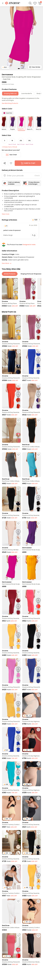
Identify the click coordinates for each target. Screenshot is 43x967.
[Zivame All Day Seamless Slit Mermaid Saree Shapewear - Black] (31, 636)
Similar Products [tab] (9, 274)
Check (37, 175)
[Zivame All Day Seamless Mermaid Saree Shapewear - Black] (31, 499)
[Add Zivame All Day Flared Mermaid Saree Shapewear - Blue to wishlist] (38, 661)
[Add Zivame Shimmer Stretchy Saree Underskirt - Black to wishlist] (38, 935)
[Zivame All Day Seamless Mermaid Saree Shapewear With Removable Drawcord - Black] (11, 499)
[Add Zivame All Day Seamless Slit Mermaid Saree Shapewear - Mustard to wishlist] (18, 626)
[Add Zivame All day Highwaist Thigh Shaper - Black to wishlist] (38, 729)
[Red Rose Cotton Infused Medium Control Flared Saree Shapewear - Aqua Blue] (31, 464)
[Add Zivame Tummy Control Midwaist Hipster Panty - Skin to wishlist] (18, 798)
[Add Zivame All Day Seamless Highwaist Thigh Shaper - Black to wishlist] (38, 798)
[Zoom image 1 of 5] (21, 38)
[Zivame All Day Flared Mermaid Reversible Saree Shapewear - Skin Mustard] (10, 289)
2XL (21, 140)
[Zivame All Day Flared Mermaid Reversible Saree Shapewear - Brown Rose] (27, 289)
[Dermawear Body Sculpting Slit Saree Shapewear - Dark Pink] (11, 567)
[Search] (30, 3)
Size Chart (13, 155)
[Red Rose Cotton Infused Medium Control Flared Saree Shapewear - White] (11, 911)
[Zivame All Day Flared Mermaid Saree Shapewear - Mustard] (11, 705)
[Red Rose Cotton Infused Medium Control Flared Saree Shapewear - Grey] (11, 464)
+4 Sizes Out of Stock (9, 147)
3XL (29, 140)
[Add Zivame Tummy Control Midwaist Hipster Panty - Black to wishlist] (18, 867)
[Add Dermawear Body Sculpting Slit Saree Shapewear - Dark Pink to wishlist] (11, 163)
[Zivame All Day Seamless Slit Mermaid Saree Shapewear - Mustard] (11, 636)
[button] (2, 3)
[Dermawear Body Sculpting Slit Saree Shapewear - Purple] (31, 533)
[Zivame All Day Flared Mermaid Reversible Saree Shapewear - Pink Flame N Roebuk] (11, 430)
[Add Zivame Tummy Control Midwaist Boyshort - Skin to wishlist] (38, 901)
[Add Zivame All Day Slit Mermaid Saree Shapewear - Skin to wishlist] (18, 523)
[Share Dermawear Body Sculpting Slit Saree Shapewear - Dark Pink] (4, 163)
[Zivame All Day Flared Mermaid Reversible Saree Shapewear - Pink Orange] (31, 602)
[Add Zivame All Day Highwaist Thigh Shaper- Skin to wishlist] (38, 764)
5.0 (5, 67)
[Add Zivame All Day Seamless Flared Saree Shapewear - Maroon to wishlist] (18, 592)
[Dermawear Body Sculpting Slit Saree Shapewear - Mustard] (31, 567)
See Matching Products (10, 103)
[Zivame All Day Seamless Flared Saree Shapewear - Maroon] (11, 602)
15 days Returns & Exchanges (33, 183)
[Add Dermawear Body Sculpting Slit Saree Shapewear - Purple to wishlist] (38, 523)
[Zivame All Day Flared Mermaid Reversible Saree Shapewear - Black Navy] (11, 361)
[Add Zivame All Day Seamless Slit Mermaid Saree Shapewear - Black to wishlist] (38, 626)
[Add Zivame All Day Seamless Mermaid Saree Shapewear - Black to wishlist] (38, 489)
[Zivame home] (12, 3)
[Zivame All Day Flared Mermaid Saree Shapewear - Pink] (11, 670)
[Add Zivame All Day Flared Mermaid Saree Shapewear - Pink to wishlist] (18, 661)
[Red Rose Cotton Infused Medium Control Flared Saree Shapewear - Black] (31, 430)
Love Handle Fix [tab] (26, 93)
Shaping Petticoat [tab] (10, 93)
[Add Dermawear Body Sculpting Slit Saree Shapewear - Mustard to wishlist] (38, 558)
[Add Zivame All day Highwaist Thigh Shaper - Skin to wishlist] (38, 695)
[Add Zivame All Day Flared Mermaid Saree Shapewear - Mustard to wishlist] (18, 695)
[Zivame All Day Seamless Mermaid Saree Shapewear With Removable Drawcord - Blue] (31, 361)
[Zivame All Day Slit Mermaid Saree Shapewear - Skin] (11, 533)
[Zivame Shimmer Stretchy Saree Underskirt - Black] (31, 945)
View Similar (36, 67)
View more (5, 214)
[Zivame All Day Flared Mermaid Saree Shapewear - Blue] (31, 670)
